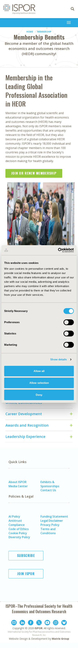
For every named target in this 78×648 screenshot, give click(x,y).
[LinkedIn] (22, 623)
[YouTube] (47, 623)
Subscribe (26, 555)
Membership (44, 31)
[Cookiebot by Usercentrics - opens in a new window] (58, 250)
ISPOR (38, 628)
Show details (58, 359)
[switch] (68, 322)
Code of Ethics (19, 529)
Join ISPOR (26, 573)
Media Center (18, 486)
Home (29, 31)
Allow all (39, 371)
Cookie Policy (18, 533)
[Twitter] (39, 623)
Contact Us (48, 490)
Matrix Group (60, 638)
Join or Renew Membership (33, 173)
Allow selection (39, 382)
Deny (39, 394)
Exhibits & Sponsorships (49, 484)
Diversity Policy (19, 537)
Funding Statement (54, 516)
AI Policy (14, 516)
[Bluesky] (64, 623)
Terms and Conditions (48, 531)
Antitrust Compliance (17, 523)
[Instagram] (55, 623)
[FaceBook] (30, 623)
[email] (14, 623)
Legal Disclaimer (51, 521)
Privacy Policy (49, 525)
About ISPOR (17, 482)
